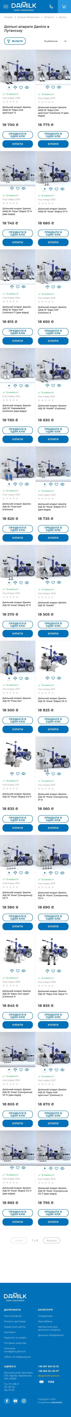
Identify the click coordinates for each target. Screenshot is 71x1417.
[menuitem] (12, 1316)
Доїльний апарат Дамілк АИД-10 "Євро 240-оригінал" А (16, 110)
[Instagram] (24, 1401)
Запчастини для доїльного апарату (49, 1328)
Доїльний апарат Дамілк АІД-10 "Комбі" (52, 604)
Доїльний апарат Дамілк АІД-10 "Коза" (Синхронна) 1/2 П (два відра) (53, 1191)
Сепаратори (45, 1316)
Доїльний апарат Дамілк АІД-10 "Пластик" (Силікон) (16, 506)
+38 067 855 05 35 (48, 1366)
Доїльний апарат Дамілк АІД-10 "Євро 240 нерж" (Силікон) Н (16, 994)
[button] (15, 87)
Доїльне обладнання (28, 17)
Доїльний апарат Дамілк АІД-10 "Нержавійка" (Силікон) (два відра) (16, 408)
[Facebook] (7, 1401)
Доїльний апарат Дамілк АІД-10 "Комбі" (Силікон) (52, 407)
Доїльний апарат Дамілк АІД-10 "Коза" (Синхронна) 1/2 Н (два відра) (17, 1092)
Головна (8, 17)
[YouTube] (15, 1401)
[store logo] (24, 6)
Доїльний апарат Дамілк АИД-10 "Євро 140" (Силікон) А (52, 310)
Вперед (52, 1240)
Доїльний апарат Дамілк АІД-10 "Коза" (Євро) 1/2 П (16, 795)
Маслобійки (45, 1321)
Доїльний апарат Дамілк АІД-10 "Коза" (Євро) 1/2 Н (52, 699)
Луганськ (49, 17)
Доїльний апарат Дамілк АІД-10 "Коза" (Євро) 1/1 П (16, 603)
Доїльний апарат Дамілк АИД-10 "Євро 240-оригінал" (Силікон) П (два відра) (53, 111)
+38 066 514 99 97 (48, 1371)
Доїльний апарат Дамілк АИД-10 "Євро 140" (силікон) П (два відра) (16, 310)
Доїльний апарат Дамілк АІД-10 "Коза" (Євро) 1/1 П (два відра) (52, 507)
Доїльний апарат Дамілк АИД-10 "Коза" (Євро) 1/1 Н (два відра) (17, 211)
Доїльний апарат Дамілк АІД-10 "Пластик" (16, 699)
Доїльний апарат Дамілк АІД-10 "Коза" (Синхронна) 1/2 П (17, 895)
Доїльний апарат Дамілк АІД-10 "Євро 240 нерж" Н (52, 992)
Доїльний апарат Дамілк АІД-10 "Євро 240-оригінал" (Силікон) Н (52, 1092)
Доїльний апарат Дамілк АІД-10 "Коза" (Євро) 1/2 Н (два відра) (16, 1191)
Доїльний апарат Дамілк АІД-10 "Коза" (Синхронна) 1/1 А (53, 797)
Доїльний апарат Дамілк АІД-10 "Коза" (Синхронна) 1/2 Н (53, 895)
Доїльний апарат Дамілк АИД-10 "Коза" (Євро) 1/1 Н (53, 210)
